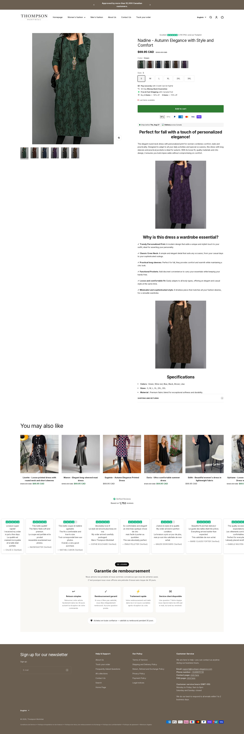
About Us (112, 17)
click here (194, 675)
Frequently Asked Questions (108, 669)
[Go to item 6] (75, 153)
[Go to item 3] (45, 153)
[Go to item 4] (55, 153)
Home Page (101, 687)
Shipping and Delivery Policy (144, 664)
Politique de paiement (130, 724)
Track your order (143, 17)
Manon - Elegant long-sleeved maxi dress (81, 479)
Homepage (58, 17)
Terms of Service (140, 660)
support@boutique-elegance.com (197, 669)
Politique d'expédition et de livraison (50, 724)
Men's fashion (96, 17)
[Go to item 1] (24, 153)
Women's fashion (75, 17)
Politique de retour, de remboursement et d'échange (83, 724)
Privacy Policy (138, 673)
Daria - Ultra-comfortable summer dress (163, 479)
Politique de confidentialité (112, 724)
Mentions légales (146, 724)
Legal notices (138, 682)
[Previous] (93, 5)
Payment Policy (139, 678)
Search (99, 682)
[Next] (150, 5)
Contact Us (126, 17)
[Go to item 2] (34, 153)
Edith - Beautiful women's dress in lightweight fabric (204, 479)
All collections (102, 673)
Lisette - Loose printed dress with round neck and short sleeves (39, 479)
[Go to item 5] (65, 153)
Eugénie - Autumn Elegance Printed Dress (122, 479)
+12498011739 (198, 672)
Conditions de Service (28, 724)
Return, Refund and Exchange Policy (148, 669)
